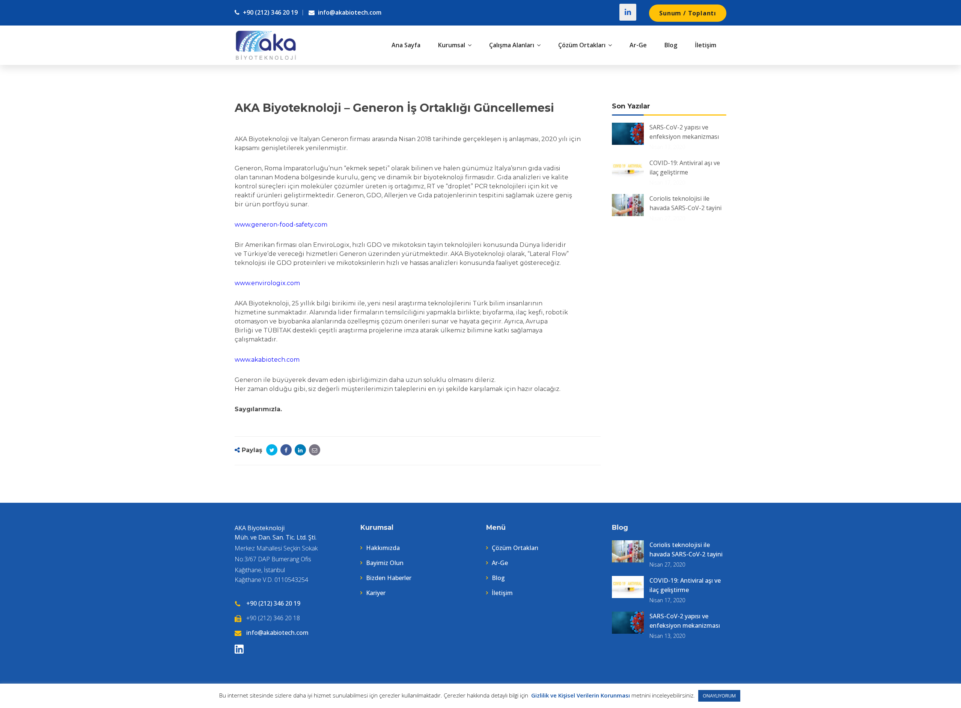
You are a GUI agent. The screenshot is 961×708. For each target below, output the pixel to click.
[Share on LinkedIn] (300, 449)
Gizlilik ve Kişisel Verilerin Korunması (580, 695)
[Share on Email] (314, 449)
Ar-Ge (500, 563)
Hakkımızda (383, 548)
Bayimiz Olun (385, 563)
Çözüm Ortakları (515, 548)
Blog (498, 578)
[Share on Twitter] (271, 449)
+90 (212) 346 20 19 (269, 12)
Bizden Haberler (388, 578)
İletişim (502, 593)
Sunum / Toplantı (687, 13)
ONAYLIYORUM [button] (719, 695)
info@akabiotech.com (348, 12)
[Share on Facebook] (286, 449)
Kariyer (376, 593)
